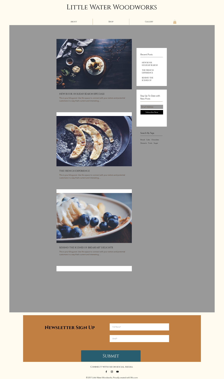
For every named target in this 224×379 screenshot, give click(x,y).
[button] (174, 22)
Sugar (156, 143)
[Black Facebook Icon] (106, 371)
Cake (148, 140)
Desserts (143, 143)
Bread (142, 140)
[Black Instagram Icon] (111, 371)
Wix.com (134, 377)
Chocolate (155, 140)
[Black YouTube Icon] (117, 371)
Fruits (150, 143)
